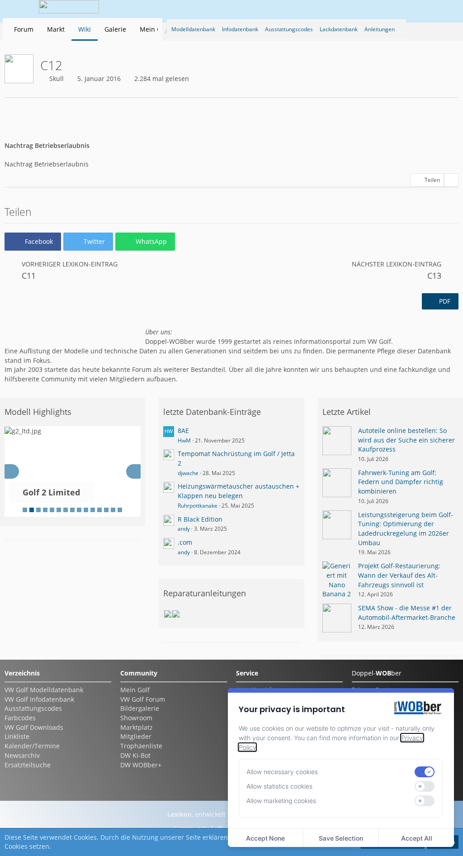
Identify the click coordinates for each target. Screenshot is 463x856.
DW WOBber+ (140, 765)
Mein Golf (135, 689)
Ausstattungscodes (33, 708)
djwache (188, 473)
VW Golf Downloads (34, 727)
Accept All (416, 838)
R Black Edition (200, 519)
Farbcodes (20, 717)
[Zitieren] (451, 180)
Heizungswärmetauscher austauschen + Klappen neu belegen (238, 491)
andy (184, 529)
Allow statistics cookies (279, 786)
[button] (176, 9)
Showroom (136, 717)
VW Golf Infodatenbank (39, 699)
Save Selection (341, 838)
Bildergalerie (139, 708)
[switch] (425, 771)
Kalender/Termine (32, 746)
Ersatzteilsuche (28, 765)
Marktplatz (136, 727)
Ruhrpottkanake (197, 505)
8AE (183, 430)
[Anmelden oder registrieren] (420, 9)
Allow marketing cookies (281, 800)
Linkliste (17, 736)
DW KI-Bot (135, 755)
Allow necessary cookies (282, 771)
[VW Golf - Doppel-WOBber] (69, 9)
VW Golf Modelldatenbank (44, 689)
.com (185, 542)
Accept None (265, 838)
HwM (184, 440)
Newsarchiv (22, 755)
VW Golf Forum (142, 699)
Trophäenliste (141, 746)
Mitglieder (135, 736)
